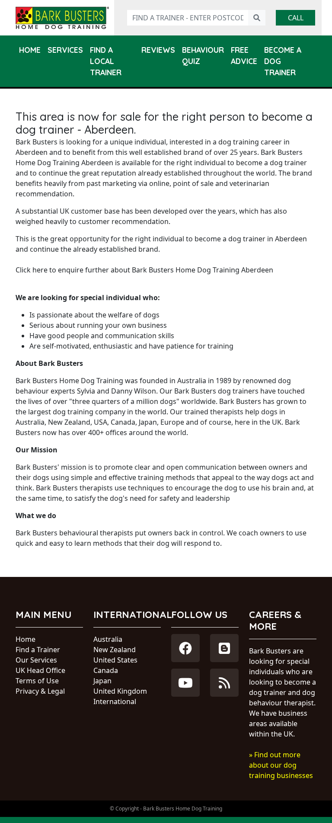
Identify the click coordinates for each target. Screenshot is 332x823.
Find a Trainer (38, 649)
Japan (102, 680)
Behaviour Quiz (203, 55)
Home (30, 49)
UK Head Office (40, 670)
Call (295, 17)
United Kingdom (120, 691)
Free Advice (244, 55)
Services (65, 49)
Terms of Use (37, 680)
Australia (107, 639)
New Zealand (114, 649)
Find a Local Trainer (105, 61)
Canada (105, 670)
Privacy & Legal (40, 691)
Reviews (158, 49)
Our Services (36, 660)
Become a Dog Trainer (282, 61)
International (114, 701)
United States (115, 660)
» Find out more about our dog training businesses (281, 765)
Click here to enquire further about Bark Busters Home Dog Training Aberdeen (144, 270)
